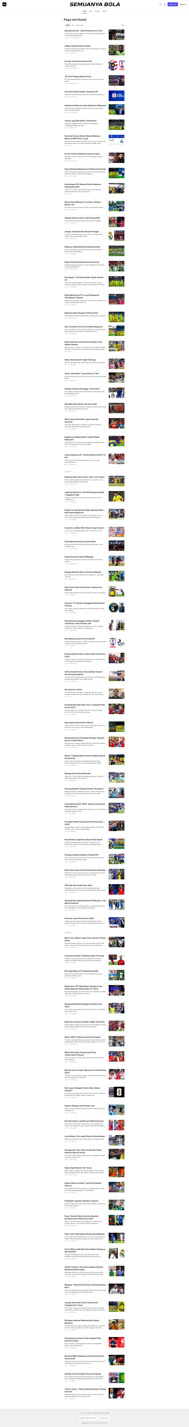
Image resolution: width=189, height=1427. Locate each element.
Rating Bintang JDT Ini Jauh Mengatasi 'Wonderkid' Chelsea (82, 296)
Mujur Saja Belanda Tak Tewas (78, 1168)
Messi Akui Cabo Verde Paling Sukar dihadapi (85, 870)
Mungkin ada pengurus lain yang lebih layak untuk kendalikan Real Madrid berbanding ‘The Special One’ (83, 1255)
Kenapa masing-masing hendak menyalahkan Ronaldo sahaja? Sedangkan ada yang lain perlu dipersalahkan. (83, 959)
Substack (85, 1423)
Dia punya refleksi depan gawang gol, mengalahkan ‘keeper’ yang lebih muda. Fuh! (85, 1156)
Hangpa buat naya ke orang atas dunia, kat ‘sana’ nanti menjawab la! (83, 498)
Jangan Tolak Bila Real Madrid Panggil (82, 231)
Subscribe (172, 4)
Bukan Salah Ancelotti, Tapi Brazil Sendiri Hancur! (83, 1184)
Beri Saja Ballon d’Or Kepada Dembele (81, 971)
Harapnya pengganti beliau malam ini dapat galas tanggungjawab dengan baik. (81, 124)
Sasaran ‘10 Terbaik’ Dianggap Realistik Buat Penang (85, 604)
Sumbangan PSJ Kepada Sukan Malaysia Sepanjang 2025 (83, 185)
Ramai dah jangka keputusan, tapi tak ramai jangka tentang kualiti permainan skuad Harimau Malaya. (85, 173)
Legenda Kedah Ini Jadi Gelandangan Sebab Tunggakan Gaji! (84, 493)
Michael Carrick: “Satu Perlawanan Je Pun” (84, 31)
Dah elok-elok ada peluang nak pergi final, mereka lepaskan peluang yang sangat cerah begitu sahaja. (85, 678)
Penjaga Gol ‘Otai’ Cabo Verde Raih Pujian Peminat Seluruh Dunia (83, 1151)
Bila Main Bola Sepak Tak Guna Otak (81, 404)
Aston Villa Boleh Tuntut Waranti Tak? (82, 373)
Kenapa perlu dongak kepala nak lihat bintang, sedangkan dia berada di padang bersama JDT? (85, 301)
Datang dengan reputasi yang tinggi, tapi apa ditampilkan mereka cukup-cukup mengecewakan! (84, 828)
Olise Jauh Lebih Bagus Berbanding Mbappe (85, 1234)
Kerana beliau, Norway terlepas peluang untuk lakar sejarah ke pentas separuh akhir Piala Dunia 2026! (85, 744)
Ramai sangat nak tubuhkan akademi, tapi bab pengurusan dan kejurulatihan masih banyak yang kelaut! (85, 907)
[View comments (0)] (79, 40)
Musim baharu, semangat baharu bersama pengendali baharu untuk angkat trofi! (83, 1344)
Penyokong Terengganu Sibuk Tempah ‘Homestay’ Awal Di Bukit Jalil (82, 622)
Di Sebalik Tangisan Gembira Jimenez (81, 1201)
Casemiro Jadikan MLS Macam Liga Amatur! (84, 528)
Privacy (90, 1413)
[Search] (160, 4)
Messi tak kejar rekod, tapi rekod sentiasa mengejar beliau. (84, 1139)
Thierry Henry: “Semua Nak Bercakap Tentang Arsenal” (85, 1390)
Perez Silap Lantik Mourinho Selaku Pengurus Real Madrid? (85, 1250)
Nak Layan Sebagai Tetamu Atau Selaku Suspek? (82, 1089)
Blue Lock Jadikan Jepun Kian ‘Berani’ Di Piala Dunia (85, 939)
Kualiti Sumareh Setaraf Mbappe (79, 557)
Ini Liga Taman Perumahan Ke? (78, 61)
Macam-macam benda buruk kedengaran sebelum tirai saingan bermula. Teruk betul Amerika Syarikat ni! (83, 1222)
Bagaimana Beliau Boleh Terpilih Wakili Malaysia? (82, 438)
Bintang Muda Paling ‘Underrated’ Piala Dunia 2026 (85, 655)
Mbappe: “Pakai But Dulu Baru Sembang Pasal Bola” (85, 1286)
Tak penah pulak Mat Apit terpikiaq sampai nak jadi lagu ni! (85, 94)
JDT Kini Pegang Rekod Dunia (78, 76)
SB (70, 145)
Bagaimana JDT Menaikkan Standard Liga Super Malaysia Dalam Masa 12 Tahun (83, 987)
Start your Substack (89, 1418)
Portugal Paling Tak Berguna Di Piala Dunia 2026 (84, 823)
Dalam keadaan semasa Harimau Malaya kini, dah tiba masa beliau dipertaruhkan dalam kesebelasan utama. (85, 330)
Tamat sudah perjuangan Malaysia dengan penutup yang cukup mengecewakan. (84, 109)
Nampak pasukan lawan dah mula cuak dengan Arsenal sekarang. (83, 157)
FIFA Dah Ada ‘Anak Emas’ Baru (78, 885)
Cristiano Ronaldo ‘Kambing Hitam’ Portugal (84, 956)
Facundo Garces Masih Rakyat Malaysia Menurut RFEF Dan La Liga (82, 137)
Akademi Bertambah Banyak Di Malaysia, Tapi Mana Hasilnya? (85, 901)
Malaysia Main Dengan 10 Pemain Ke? (81, 313)
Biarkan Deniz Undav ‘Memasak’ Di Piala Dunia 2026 (85, 1071)
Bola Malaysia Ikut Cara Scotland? (80, 639)
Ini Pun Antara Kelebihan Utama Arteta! (82, 154)
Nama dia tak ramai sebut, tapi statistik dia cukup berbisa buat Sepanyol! (84, 1059)
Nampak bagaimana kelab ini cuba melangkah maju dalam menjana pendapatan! (84, 266)
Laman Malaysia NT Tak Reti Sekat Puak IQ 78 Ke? (85, 456)
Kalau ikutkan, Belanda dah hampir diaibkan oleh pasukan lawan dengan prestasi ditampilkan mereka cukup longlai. (84, 1172)
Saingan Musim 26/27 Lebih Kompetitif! (82, 218)
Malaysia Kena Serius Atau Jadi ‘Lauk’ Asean (85, 477)
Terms (95, 1413)
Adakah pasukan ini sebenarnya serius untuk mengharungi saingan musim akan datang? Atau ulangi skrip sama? (85, 792)
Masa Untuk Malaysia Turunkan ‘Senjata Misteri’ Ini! (83, 203)
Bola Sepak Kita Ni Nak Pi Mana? (79, 723)
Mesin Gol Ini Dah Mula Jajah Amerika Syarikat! (81, 420)
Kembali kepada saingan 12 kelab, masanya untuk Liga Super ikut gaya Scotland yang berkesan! (85, 642)
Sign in (182, 4)
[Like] (66, 40)
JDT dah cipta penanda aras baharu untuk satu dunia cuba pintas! (84, 80)
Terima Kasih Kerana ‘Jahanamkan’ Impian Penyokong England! (83, 673)
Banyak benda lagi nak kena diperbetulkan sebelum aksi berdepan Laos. (84, 545)
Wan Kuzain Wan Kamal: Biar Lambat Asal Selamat (83, 588)
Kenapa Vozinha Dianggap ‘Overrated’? (82, 389)
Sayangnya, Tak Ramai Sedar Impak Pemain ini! (84, 278)
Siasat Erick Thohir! (73, 689)
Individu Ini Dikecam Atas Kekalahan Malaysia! (85, 105)
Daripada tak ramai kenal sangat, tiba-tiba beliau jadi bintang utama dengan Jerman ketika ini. (85, 1076)
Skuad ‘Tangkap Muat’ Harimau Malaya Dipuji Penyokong (85, 757)
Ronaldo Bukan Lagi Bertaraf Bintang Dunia (84, 1121)
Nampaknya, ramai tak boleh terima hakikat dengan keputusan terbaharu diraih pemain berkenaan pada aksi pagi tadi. (85, 889)
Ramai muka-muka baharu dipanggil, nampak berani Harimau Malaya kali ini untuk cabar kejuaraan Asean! (83, 762)
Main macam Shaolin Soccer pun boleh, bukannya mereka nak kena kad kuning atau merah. (84, 859)
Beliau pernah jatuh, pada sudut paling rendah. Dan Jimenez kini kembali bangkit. (85, 1205)
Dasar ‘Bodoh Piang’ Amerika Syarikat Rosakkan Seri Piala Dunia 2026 (82, 1217)
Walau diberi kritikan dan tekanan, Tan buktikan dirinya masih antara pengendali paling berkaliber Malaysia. (83, 516)
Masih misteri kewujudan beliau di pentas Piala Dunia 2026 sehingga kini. (85, 1109)
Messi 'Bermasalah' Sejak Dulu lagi (80, 360)
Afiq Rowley (76, 37)
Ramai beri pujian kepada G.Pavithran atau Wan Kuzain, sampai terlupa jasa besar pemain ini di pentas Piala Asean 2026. (84, 284)
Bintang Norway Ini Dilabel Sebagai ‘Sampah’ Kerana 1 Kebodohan (85, 739)
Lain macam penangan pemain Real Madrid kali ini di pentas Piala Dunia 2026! (85, 1010)
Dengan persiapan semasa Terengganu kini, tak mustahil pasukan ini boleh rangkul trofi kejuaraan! (84, 627)
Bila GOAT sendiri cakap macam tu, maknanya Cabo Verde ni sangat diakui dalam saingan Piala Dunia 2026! (85, 874)
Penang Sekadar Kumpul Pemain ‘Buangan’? (84, 789)
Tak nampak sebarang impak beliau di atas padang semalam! (85, 316)
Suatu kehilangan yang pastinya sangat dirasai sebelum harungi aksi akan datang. (83, 251)
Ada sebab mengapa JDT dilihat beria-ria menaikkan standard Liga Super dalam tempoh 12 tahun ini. (85, 992)
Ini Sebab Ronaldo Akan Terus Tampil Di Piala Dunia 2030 (85, 706)
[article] (94, 35)
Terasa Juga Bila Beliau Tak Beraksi (80, 121)
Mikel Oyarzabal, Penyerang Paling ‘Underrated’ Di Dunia (80, 1053)
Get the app (104, 1418)
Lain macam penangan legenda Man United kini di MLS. (83, 531)
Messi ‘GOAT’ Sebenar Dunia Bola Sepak (83, 1037)
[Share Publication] (165, 4)
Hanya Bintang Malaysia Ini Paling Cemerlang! (85, 169)
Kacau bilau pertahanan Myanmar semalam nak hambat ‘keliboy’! (84, 560)
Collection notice (104, 1413)
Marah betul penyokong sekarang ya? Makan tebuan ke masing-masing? (83, 65)
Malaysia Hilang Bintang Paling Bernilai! (82, 247)
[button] (84, 11)
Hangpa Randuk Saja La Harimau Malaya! (83, 572)
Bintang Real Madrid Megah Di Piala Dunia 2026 (83, 1005)
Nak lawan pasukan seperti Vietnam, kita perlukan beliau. (84, 207)
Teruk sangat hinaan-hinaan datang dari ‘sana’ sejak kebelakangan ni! (82, 461)
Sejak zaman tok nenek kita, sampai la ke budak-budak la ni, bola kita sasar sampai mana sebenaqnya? (85, 726)
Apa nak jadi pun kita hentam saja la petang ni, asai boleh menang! (84, 576)
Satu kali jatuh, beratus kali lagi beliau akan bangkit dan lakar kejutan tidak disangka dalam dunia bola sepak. (85, 1026)
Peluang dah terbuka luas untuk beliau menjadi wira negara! (85, 593)
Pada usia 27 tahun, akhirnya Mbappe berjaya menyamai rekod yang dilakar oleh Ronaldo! (84, 777)
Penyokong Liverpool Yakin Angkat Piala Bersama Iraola (83, 1339)
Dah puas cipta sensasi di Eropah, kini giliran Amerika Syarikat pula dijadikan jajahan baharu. (83, 425)
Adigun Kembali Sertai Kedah (78, 46)
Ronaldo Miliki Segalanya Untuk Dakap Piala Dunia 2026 (84, 1357)
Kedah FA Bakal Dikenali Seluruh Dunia (82, 262)
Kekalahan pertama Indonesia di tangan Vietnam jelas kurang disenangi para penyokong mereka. (85, 408)
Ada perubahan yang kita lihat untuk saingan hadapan (83, 221)
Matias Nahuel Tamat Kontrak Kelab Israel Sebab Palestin (83, 343)
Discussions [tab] (79, 25)
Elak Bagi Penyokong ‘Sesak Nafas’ (80, 541)
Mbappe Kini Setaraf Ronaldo (78, 773)
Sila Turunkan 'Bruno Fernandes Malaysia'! (84, 327)
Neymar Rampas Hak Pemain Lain (80, 1106)
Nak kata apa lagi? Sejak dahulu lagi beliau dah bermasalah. (85, 362)
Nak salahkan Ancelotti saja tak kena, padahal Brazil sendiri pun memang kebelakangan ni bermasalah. (85, 1189)
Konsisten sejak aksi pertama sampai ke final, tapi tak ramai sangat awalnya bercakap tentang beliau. (85, 660)
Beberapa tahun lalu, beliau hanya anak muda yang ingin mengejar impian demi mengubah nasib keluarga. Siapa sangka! (84, 1273)
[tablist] (75, 25)
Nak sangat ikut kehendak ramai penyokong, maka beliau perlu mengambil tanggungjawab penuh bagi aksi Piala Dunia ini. (84, 1377)
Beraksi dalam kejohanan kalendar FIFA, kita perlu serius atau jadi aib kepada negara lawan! (84, 481)
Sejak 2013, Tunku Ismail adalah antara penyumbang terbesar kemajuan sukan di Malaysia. (83, 191)
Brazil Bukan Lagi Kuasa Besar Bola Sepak (83, 839)
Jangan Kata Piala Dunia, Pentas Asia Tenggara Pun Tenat (81, 1303)
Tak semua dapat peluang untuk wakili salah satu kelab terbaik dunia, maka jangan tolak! (83, 235)
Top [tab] (73, 25)
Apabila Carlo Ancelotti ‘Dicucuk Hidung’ (83, 1374)
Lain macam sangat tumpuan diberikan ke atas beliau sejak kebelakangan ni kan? (85, 392)
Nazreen (72, 595)
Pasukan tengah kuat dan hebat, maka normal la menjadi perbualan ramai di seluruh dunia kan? (84, 1395)
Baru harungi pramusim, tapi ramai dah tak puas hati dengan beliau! (85, 377)
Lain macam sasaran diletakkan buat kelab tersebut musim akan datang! (84, 609)
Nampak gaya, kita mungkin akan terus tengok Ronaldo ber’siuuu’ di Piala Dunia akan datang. (83, 711)
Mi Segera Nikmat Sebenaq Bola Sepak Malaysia (82, 1321)
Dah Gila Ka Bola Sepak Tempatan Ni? (81, 92)
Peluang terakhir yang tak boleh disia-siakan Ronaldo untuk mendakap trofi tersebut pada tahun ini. (85, 1362)
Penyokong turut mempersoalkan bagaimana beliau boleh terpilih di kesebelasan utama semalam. (84, 443)
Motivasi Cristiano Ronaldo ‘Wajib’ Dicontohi (85, 1022)
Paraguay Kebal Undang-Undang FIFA (82, 855)
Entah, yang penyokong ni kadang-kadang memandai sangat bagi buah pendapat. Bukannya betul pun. (85, 1291)
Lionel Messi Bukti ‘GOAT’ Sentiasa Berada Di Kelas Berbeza (85, 805)
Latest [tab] (68, 25)
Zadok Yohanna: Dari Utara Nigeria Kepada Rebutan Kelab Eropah (84, 1268)
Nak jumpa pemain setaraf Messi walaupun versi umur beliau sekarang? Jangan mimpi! (85, 810)
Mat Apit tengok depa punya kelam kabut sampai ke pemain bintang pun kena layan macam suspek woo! (85, 1094)
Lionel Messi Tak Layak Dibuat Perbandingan (85, 1136)
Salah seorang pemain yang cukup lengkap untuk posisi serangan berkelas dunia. (83, 975)
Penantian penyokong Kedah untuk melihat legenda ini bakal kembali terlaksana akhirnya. (85, 50)
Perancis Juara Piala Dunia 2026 (79, 918)
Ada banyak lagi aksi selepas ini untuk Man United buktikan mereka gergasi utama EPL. (85, 34)
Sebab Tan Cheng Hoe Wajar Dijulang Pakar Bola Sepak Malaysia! (84, 511)
